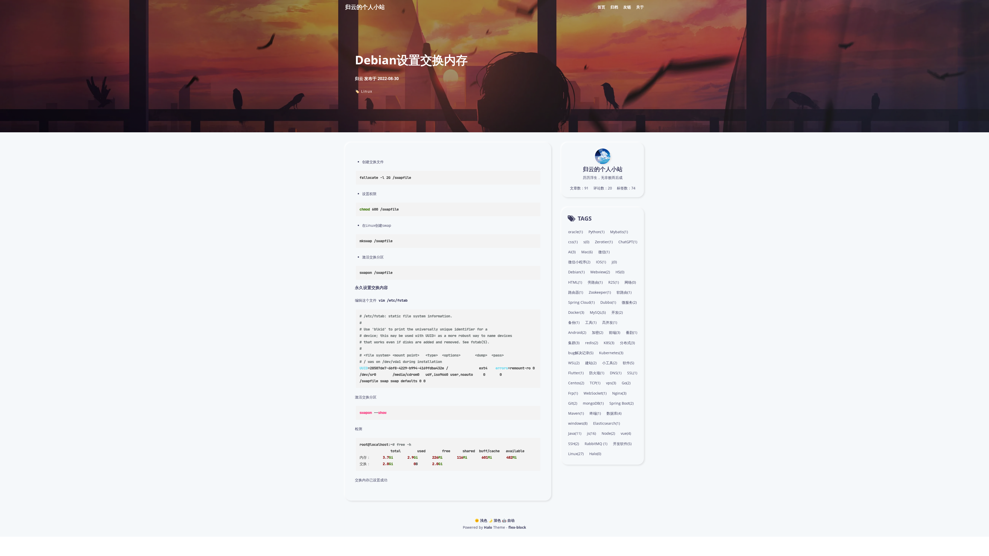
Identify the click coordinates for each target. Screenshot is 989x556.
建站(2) (590, 362)
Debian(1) (576, 272)
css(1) (573, 241)
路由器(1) (575, 292)
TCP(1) (595, 382)
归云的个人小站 (365, 7)
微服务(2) (629, 302)
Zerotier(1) (604, 241)
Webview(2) (600, 272)
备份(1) (573, 322)
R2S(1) (613, 282)
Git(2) (572, 403)
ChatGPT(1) (627, 241)
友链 (627, 7)
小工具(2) (609, 362)
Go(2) (626, 382)
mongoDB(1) (593, 403)
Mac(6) (587, 251)
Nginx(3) (619, 393)
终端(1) (595, 413)
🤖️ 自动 (508, 520)
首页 (601, 7)
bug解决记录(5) (580, 352)
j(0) (614, 261)
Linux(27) (576, 453)
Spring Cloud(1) (581, 302)
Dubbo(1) (608, 302)
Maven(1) (576, 413)
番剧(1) (631, 332)
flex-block (517, 527)
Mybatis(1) (619, 231)
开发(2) (617, 312)
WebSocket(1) (595, 393)
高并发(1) (609, 322)
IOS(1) (601, 261)
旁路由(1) (595, 282)
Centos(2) (576, 382)
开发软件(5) (622, 443)
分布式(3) (627, 342)
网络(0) (630, 282)
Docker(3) (576, 312)
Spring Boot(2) (621, 403)
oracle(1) (575, 231)
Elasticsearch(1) (606, 423)
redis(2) (591, 342)
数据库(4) (614, 413)
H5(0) (620, 272)
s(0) (586, 241)
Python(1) (596, 231)
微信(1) (604, 251)
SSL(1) (632, 372)
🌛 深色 (494, 520)
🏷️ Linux (363, 91)
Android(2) (577, 332)
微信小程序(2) (579, 261)
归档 (614, 7)
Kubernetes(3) (611, 352)
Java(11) (574, 433)
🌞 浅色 (481, 520)
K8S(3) (609, 342)
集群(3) (573, 342)
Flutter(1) (576, 372)
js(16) (591, 433)
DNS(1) (615, 372)
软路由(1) (624, 292)
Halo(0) (595, 453)
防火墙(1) (596, 372)
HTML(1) (575, 282)
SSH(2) (573, 443)
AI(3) (572, 251)
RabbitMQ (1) (596, 443)
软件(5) (628, 362)
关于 (640, 7)
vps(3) (611, 382)
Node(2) (608, 433)
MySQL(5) (598, 312)
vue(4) (626, 433)
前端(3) (614, 332)
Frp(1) (573, 393)
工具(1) (590, 322)
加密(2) (597, 332)
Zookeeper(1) (600, 292)
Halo (488, 527)
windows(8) (577, 423)
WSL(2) (573, 362)
